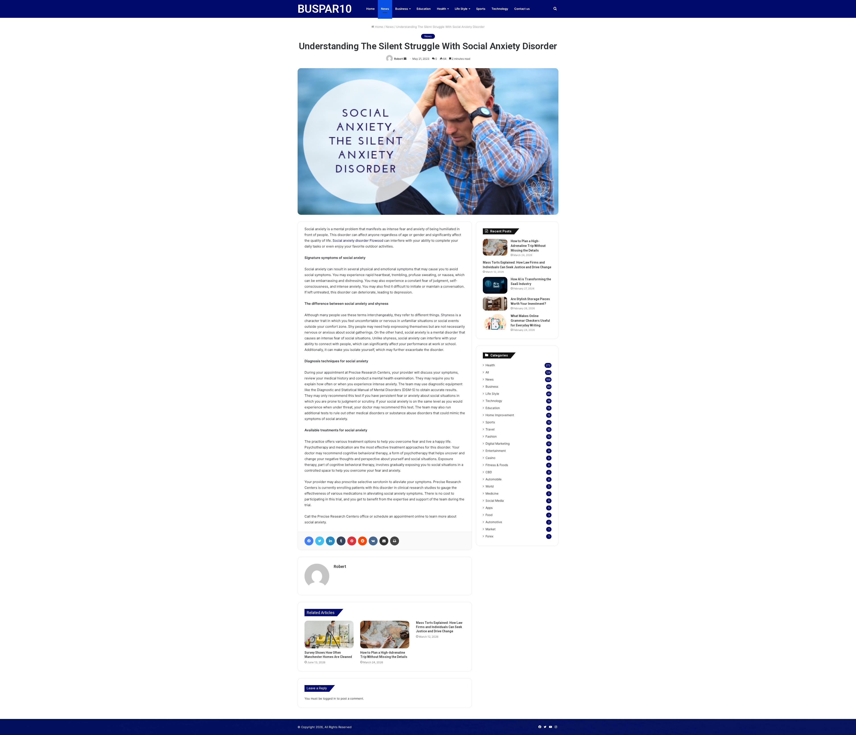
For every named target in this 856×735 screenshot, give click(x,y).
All (487, 372)
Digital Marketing (498, 443)
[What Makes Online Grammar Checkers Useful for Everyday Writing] (495, 322)
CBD (489, 472)
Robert (398, 58)
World (490, 486)
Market (491, 529)
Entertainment (496, 450)
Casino (490, 458)
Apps (489, 508)
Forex (489, 536)
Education (424, 8)
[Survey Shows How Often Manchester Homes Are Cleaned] (329, 634)
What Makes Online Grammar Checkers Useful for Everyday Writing (530, 320)
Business (401, 8)
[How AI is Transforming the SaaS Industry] (495, 285)
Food (489, 515)
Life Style (461, 8)
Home (370, 8)
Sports (480, 8)
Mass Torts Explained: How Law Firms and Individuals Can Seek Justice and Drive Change (439, 627)
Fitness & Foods (497, 465)
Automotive (494, 522)
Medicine (492, 493)
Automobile (494, 479)
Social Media (495, 500)
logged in (329, 698)
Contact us (522, 8)
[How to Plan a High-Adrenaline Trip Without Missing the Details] (384, 634)
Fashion (491, 436)
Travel (490, 429)
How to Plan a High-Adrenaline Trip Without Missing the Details (528, 245)
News (385, 8)
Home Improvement (500, 415)
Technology (500, 8)
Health (441, 8)
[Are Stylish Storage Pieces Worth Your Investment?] (495, 304)
